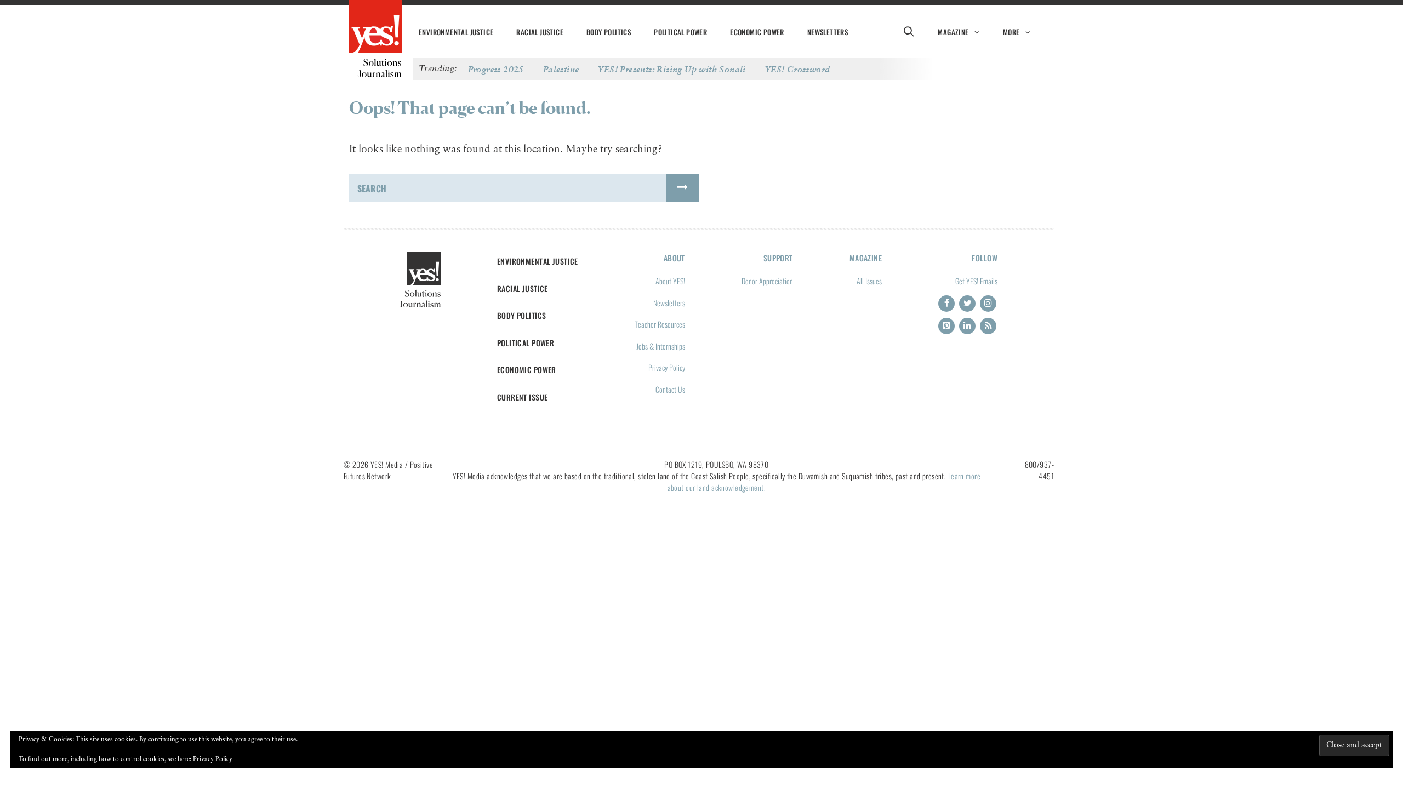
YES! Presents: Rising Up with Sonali (671, 69)
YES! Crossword (797, 69)
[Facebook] (946, 303)
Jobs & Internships (660, 346)
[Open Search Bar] (908, 31)
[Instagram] (988, 303)
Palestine (561, 69)
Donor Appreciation (767, 281)
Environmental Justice (456, 31)
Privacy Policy (666, 367)
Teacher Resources (660, 324)
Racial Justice (539, 31)
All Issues (869, 281)
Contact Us (670, 389)
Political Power (680, 31)
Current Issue (522, 397)
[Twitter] (967, 303)
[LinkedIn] (967, 326)
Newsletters (827, 31)
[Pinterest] (946, 326)
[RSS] (988, 326)
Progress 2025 (496, 69)
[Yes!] (375, 27)
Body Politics (608, 31)
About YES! (670, 281)
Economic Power (757, 31)
